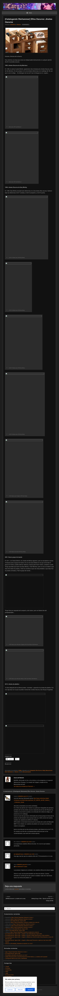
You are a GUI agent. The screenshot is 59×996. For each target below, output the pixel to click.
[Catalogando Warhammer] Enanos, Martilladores (16, 958)
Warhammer (10, 772)
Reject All (20, 989)
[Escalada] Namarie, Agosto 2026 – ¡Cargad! (15, 933)
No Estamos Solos (9, 974)
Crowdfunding (8, 970)
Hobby (20, 770)
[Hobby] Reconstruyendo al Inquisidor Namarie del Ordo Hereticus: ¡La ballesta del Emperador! (26, 956)
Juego (6, 973)
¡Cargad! (7, 966)
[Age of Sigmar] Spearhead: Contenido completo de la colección (25, 922)
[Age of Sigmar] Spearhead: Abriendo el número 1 (22, 917)
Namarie (19, 24)
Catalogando (32, 770)
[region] (20, 985)
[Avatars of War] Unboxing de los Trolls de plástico (38, 935)
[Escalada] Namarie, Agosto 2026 (18, 920)
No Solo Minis (8, 976)
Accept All (30, 989)
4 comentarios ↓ (25, 24)
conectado (16, 889)
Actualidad (7, 968)
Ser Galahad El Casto (18, 854)
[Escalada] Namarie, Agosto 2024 (34, 933)
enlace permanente (26, 772)
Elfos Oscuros (39, 770)
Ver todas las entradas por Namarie (24, 786)
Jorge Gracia (8, 929)
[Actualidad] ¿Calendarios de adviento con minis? (22, 943)
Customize (10, 989)
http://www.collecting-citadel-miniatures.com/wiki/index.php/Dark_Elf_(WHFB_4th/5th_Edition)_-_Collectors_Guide (32, 800)
